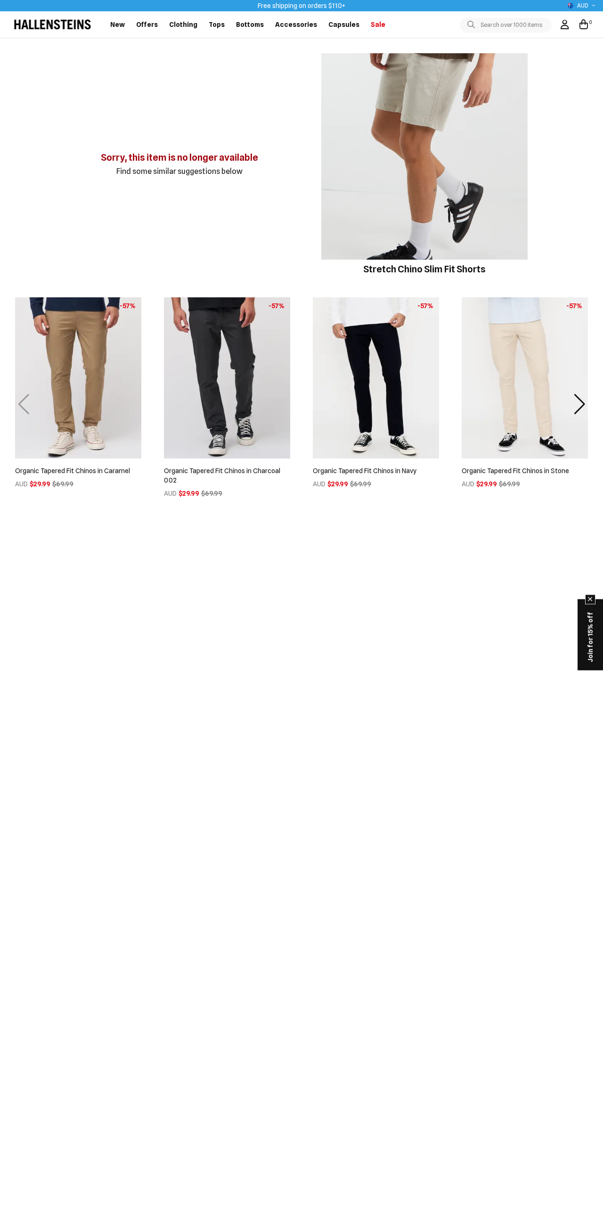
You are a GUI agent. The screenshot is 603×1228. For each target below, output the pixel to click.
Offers (147, 24)
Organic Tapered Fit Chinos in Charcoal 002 (222, 475)
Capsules (343, 24)
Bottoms (250, 24)
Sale (378, 24)
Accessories (296, 24)
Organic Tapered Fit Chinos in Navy (364, 471)
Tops (217, 24)
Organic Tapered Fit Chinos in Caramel (72, 471)
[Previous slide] (23, 404)
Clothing (183, 24)
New (117, 24)
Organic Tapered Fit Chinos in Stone (515, 471)
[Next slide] (579, 404)
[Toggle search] (473, 25)
